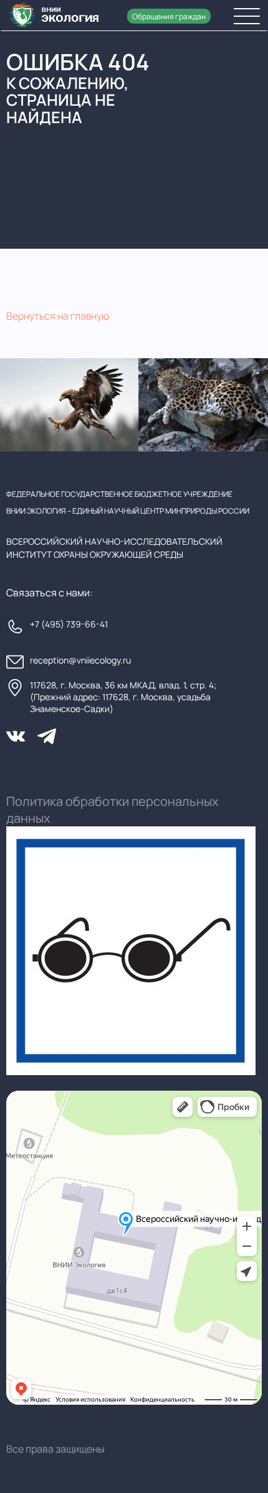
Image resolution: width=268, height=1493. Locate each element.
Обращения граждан (169, 16)
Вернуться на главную (57, 316)
